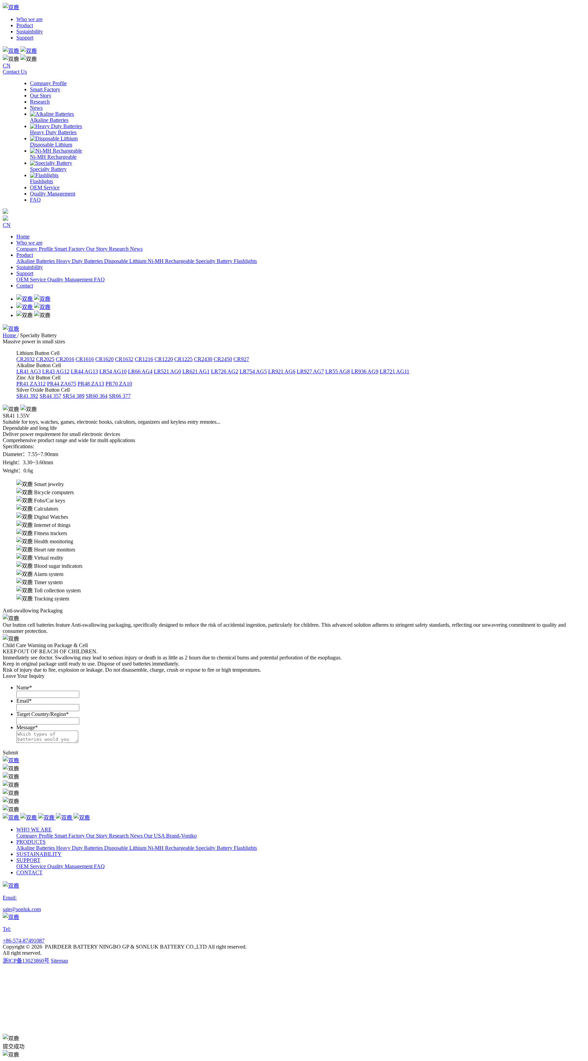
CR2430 (203, 359)
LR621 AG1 (196, 371)
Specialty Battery (215, 261)
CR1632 (124, 359)
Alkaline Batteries (36, 261)
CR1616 (85, 359)
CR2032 (25, 359)
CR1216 (144, 359)
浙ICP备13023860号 (26, 961)
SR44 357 (50, 396)
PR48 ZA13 (91, 384)
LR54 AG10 (113, 371)
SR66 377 (120, 396)
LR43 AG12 (55, 371)
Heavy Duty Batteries (80, 261)
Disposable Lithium (126, 261)
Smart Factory (70, 249)
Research (119, 249)
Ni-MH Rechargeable (172, 261)
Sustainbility (29, 31)
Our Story (97, 249)
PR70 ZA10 (118, 384)
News (136, 249)
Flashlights (245, 261)
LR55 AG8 (337, 371)
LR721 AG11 (394, 371)
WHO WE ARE (34, 829)
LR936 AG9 (364, 371)
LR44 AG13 (84, 371)
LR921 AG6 (281, 371)
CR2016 (65, 359)
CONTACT (29, 872)
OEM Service (31, 279)
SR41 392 (27, 396)
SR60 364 (97, 396)
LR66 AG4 (140, 371)
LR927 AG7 (310, 371)
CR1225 (183, 359)
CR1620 (104, 359)
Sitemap (59, 961)
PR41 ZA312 (31, 384)
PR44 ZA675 (61, 384)
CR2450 (223, 359)
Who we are (29, 19)
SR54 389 (73, 396)
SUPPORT (28, 860)
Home (23, 236)
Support (24, 38)
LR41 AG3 (28, 371)
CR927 (241, 359)
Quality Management (70, 279)
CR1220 (163, 359)
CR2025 (45, 359)
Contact (24, 285)
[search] (294, 50)
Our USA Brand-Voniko (170, 836)
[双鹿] (11, 760)
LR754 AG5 (253, 371)
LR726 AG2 (224, 371)
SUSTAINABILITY (39, 854)
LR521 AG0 (167, 371)
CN (7, 65)
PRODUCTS (31, 842)
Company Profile (35, 249)
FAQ (99, 279)
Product (24, 25)
